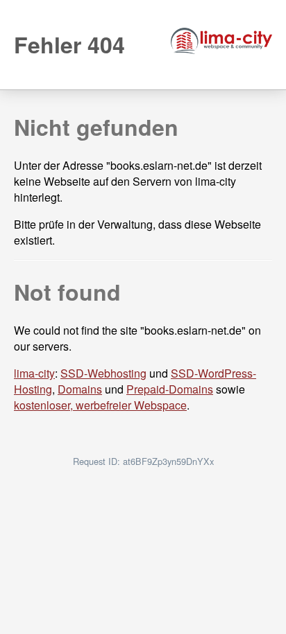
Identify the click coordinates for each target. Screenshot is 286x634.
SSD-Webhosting (103, 373)
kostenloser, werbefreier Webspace (100, 405)
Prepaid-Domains (169, 389)
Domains (80, 389)
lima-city (34, 373)
